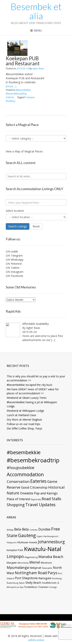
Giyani (39, 536)
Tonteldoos (30, 587)
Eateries (10, 97)
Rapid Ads (36, 499)
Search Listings (17, 226)
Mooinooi (46, 562)
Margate (12, 562)
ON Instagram (14, 272)
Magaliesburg (31, 557)
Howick (33, 542)
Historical (56, 487)
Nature (13, 493)
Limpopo (29, 97)
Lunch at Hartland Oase (21, 415)
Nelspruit (35, 568)
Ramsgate (44, 578)
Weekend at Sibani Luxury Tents (26, 398)
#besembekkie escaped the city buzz (29, 385)
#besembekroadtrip (16, 93)
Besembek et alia (36, 11)
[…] (53, 340)
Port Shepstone (26, 578)
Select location (15, 211)
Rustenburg (12, 583)
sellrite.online (36, 640)
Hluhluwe (22, 542)
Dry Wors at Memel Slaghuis (24, 419)
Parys (52, 572)
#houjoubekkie (20, 467)
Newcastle (47, 568)
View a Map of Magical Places (24, 151)
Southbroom (49, 582)
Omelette (26, 493)
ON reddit (12, 251)
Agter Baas (38, 68)
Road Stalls (51, 498)
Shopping (16, 504)
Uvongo (53, 587)
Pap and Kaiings (46, 493)
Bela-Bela (21, 529)
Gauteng (27, 535)
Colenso (34, 529)
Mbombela (23, 562)
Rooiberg (10, 101)
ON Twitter (13, 268)
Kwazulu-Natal (42, 549)
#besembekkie (23, 90)
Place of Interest (18, 499)
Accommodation (25, 474)
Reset (36, 226)
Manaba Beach (50, 556)
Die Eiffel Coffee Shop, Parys (24, 428)
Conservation (18, 481)
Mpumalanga (18, 567)
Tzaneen (43, 587)
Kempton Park (15, 550)
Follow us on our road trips (23, 424)
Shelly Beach (33, 582)
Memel (34, 562)
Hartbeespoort (50, 536)
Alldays (10, 529)
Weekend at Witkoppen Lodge (25, 410)
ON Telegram (14, 255)
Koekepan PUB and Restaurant (23, 60)
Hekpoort (12, 542)
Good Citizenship (34, 487)
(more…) (11, 86)
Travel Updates (40, 504)
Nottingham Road (31, 572)
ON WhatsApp (14, 259)
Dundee (44, 529)
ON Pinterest (14, 263)
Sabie (22, 583)
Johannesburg (51, 541)
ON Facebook (14, 276)
